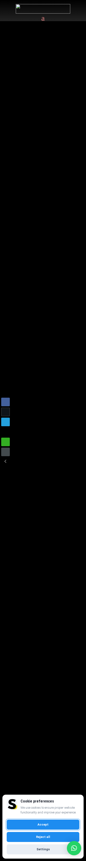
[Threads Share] (5, 432)
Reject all (43, 837)
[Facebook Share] (5, 402)
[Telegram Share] (5, 422)
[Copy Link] (5, 452)
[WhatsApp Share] (5, 442)
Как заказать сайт (41, 526)
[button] (5, 461)
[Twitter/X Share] (5, 412)
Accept (43, 824)
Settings (43, 849)
